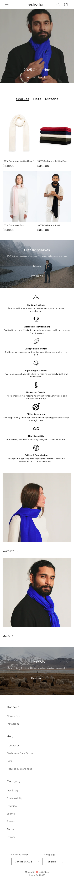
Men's (37, 265)
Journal (11, 813)
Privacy (11, 837)
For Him (43, 77)
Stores (11, 821)
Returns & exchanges (19, 768)
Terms (10, 829)
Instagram (13, 723)
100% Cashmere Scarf (14, 225)
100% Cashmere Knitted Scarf (18, 161)
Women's (37, 275)
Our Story (12, 790)
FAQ (9, 761)
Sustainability (15, 798)
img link (8, 475)
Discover (37, 678)
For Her (30, 77)
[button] (7, 4)
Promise (12, 805)
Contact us (13, 745)
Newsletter (13, 716)
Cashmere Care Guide (20, 753)
